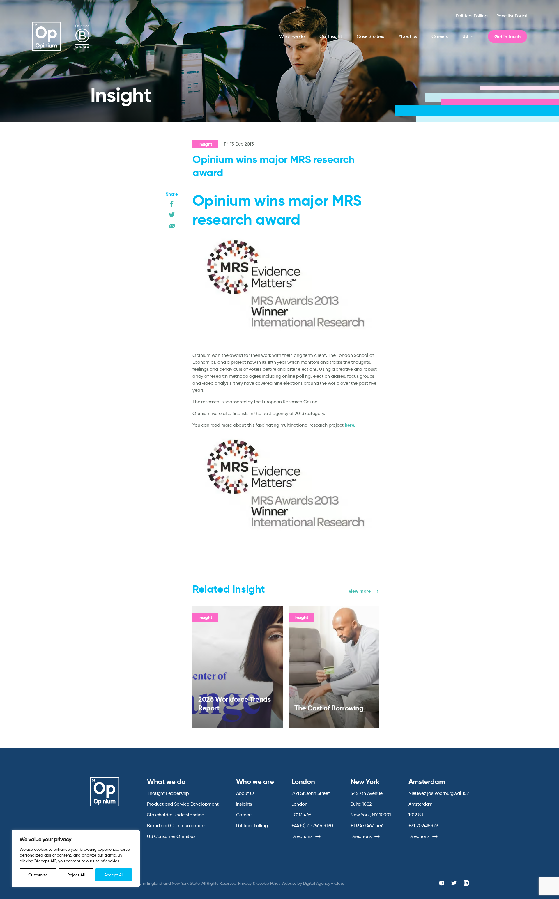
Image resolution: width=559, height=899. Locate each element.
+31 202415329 (423, 825)
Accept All (113, 874)
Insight (205, 144)
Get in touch (507, 36)
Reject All (76, 874)
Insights (244, 804)
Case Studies (370, 36)
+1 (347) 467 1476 (367, 825)
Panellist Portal (511, 16)
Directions (301, 836)
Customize (38, 874)
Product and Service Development (182, 804)
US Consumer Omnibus (171, 836)
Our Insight (330, 36)
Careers (439, 36)
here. (350, 425)
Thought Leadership (168, 793)
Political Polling (472, 16)
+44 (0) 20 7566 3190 (312, 825)
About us (408, 36)
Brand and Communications (176, 825)
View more (360, 591)
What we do (292, 36)
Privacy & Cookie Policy (259, 883)
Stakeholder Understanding (175, 815)
